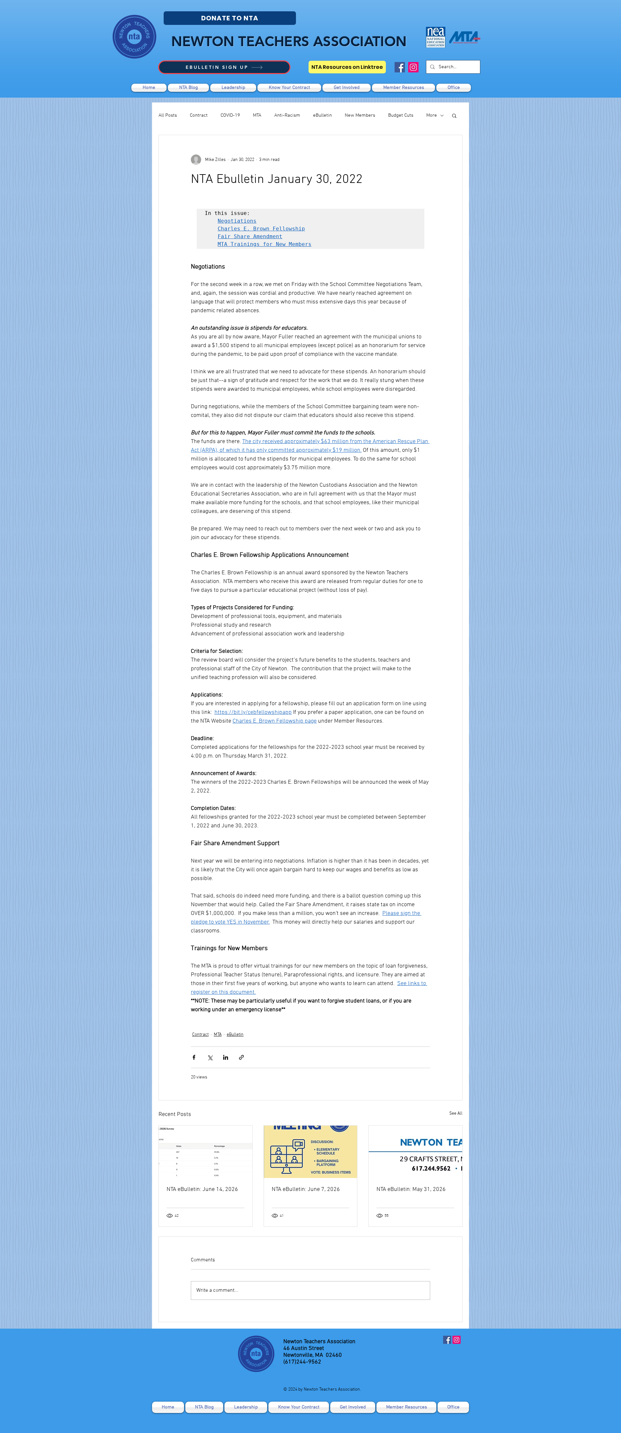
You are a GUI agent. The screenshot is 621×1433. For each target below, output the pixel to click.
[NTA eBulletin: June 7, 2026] (310, 1152)
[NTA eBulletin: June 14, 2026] (205, 1152)
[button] (346, 88)
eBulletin (322, 115)
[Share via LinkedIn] (226, 1057)
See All (456, 1113)
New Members (360, 115)
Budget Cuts (400, 115)
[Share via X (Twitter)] (210, 1057)
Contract (199, 115)
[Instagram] (413, 67)
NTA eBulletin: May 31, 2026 (411, 1189)
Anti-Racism (287, 115)
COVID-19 (230, 115)
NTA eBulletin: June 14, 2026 (202, 1189)
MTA (257, 115)
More (431, 115)
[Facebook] (400, 67)
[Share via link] (241, 1057)
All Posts (167, 115)
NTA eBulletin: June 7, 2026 (306, 1189)
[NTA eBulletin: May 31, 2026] (415, 1152)
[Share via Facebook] (194, 1057)
